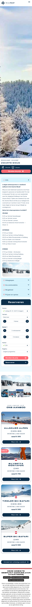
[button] (16, 180)
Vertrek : (4, 314)
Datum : (4, 308)
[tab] (16, 180)
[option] (16, 82)
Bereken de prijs (12, 358)
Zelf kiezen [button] (7, 577)
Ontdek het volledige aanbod (15, 562)
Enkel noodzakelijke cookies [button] (20, 577)
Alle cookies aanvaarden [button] (16, 580)
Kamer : (4, 342)
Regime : (5, 349)
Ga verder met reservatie (16, 362)
